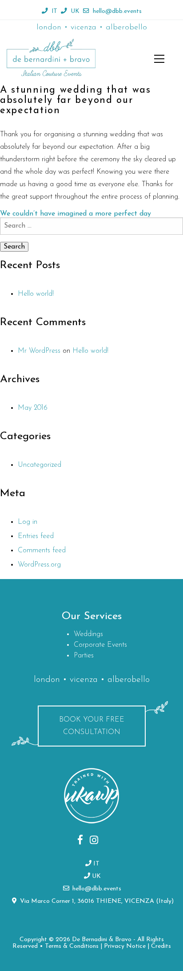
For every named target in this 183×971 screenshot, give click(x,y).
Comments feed (42, 550)
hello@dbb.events (117, 11)
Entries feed (36, 536)
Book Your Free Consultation (91, 726)
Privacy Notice (125, 946)
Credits (161, 946)
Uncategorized (39, 465)
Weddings (88, 634)
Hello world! (36, 294)
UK (75, 11)
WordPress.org (39, 564)
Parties (84, 655)
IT (54, 11)
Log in (27, 522)
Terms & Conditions (72, 946)
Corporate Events (100, 645)
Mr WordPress (39, 351)
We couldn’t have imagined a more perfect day (75, 213)
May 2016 (33, 408)
